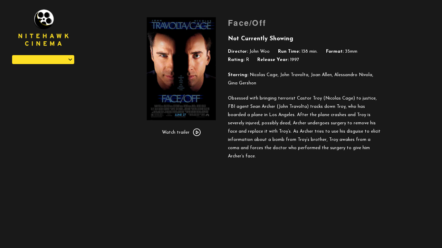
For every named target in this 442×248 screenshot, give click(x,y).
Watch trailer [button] (176, 132)
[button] (43, 59)
